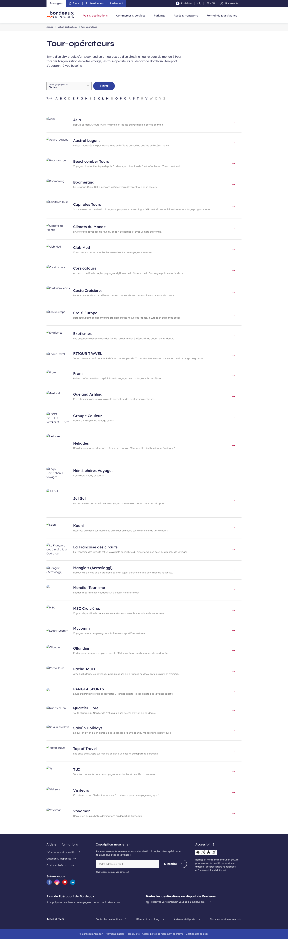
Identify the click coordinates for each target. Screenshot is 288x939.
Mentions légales (115, 933)
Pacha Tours (84, 669)
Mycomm (81, 628)
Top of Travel (85, 748)
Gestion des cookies (197, 933)
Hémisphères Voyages (93, 470)
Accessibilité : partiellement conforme (163, 933)
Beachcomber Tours (91, 161)
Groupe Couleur (87, 416)
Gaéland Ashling (87, 394)
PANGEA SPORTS (88, 689)
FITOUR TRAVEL (87, 353)
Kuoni (78, 525)
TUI (76, 769)
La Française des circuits (95, 547)
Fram (78, 373)
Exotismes (82, 333)
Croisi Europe (85, 313)
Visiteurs (81, 790)
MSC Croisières (86, 608)
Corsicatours (84, 268)
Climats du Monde (89, 227)
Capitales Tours (87, 204)
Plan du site (133, 933)
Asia (77, 120)
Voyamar (81, 811)
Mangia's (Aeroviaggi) (92, 568)
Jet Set (79, 498)
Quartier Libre (85, 708)
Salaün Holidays (87, 728)
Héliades (81, 443)
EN (213, 3)
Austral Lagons (86, 140)
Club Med (81, 247)
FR (207, 3)
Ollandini (81, 648)
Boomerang (83, 182)
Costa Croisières (87, 290)
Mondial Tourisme (89, 587)
